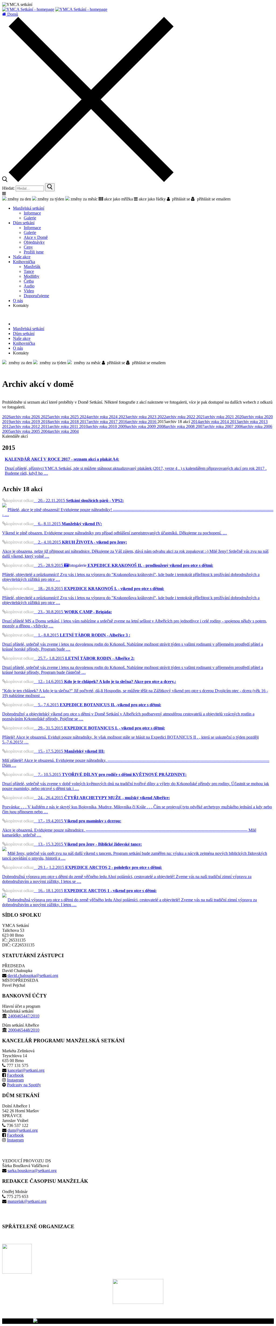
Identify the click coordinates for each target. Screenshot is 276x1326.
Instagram (15, 1080)
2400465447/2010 (23, 1016)
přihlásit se (180, 199)
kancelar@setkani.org (26, 1070)
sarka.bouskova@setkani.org (32, 1170)
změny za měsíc (84, 199)
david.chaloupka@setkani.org (33, 975)
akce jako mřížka (118, 199)
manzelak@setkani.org (27, 1201)
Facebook (15, 1075)
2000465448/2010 (23, 1030)
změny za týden (50, 199)
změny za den (18, 199)
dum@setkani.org (23, 1130)
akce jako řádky (152, 199)
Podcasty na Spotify (24, 1085)
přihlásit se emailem (212, 199)
